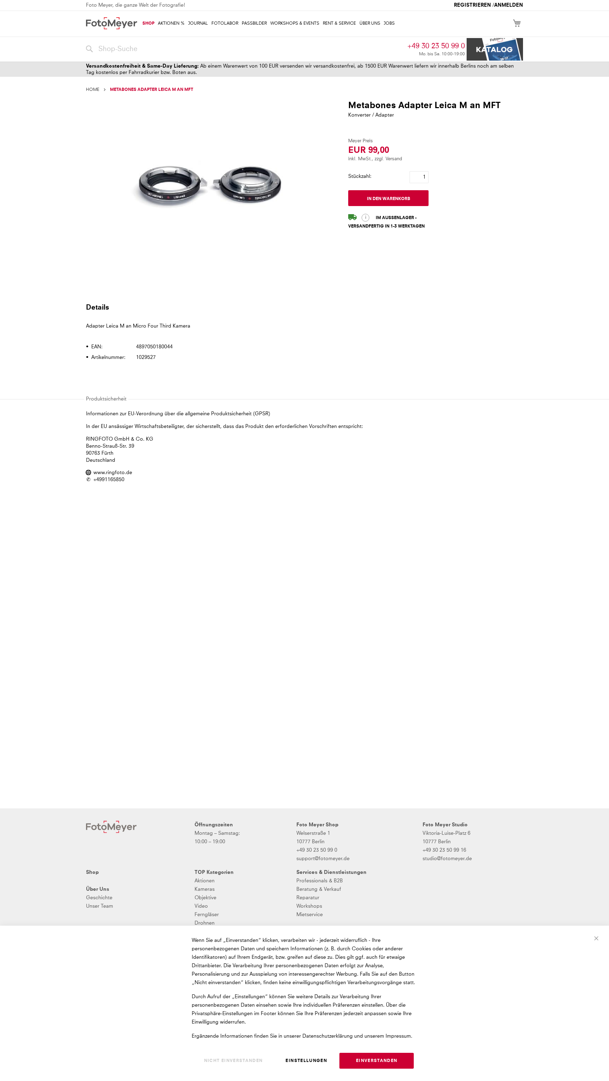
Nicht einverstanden (233, 1061)
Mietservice (309, 914)
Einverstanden (377, 1061)
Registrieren (472, 5)
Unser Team (99, 906)
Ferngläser (207, 914)
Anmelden (508, 5)
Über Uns (97, 889)
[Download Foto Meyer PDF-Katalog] (495, 49)
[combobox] (245, 49)
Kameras (205, 889)
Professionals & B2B (319, 880)
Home (92, 90)
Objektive (205, 897)
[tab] (303, 307)
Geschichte (99, 897)
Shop (92, 872)
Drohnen (205, 923)
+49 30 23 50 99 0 (436, 46)
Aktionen (205, 880)
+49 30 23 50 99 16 (444, 850)
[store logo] (111, 23)
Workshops (309, 906)
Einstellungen (306, 1061)
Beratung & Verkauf (318, 889)
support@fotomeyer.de (323, 858)
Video (201, 906)
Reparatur (307, 897)
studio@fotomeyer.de (447, 858)
